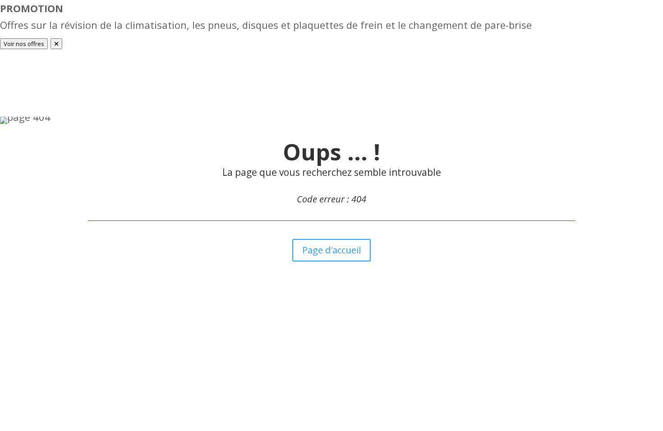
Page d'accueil (331, 250)
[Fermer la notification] (56, 43)
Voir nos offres (24, 44)
